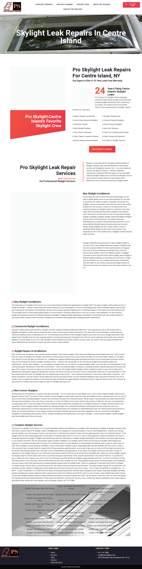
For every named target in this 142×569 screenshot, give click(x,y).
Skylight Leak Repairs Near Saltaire (71, 501)
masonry (78, 478)
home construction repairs (67, 476)
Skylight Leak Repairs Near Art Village (71, 526)
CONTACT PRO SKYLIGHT (72, 9)
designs (107, 217)
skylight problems (27, 476)
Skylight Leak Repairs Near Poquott (102, 513)
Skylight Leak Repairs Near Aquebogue (40, 526)
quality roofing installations (44, 476)
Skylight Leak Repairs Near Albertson (102, 519)
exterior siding (33, 473)
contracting (90, 478)
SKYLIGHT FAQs (83, 4)
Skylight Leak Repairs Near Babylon (40, 529)
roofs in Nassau (66, 473)
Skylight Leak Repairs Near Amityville (102, 522)
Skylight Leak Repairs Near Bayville (71, 533)
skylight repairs (122, 181)
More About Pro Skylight (102, 149)
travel (83, 478)
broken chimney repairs (75, 471)
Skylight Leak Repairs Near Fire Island (40, 495)
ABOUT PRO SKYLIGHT (102, 4)
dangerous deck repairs (93, 471)
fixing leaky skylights (110, 471)
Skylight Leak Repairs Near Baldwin (71, 529)
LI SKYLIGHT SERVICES (43, 4)
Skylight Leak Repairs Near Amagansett (71, 522)
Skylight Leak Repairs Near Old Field (71, 513)
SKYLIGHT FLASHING (65, 4)
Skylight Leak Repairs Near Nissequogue (102, 501)
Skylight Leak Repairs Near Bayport (40, 533)
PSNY (39, 471)
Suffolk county (81, 473)
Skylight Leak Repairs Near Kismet (102, 489)
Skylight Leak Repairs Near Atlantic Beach (102, 526)
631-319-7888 (69, 481)
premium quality (47, 441)
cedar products (52, 473)
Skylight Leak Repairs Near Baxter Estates (71, 495)
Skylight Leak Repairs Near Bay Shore (102, 529)
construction (69, 478)
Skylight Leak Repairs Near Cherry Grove (39, 489)
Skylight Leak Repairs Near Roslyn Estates (39, 519)
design (98, 229)
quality (109, 340)
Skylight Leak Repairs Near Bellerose (102, 533)
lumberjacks (105, 478)
